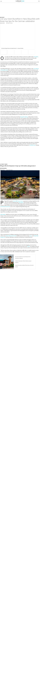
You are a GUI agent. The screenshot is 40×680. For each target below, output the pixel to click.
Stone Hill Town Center (18, 201)
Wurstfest (36, 56)
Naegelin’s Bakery (24, 116)
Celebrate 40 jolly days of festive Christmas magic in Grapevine (23, 262)
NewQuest (21, 202)
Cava (30, 235)
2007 (28, 246)
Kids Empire (3, 214)
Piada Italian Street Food (11, 235)
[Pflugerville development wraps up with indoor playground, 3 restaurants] (20, 185)
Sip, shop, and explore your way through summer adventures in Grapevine (22, 257)
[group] (3, 52)
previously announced (5, 206)
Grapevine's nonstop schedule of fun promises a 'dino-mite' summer (24, 266)
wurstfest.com (32, 145)
